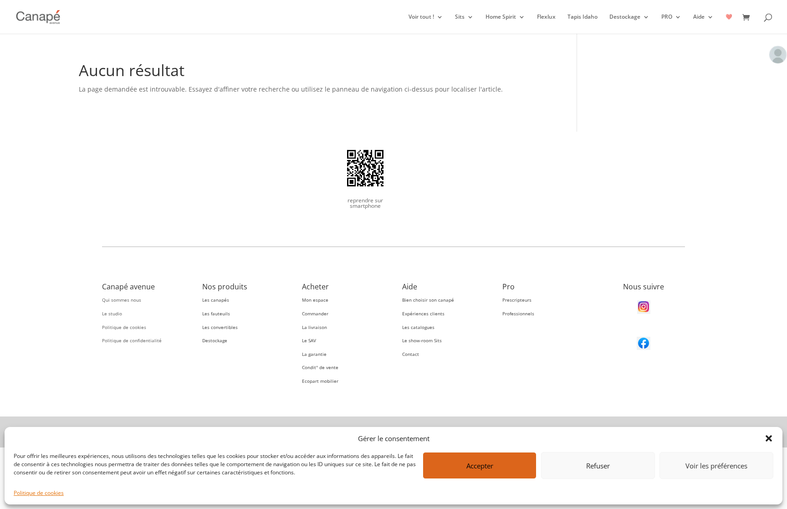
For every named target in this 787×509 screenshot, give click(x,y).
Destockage (624, 17)
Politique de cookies (39, 493)
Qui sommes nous (121, 300)
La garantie (314, 354)
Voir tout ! (421, 17)
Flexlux (546, 17)
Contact (410, 354)
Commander (315, 313)
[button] (768, 438)
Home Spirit (500, 17)
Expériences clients (423, 313)
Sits (460, 17)
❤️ (729, 17)
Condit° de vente (320, 367)
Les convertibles (220, 327)
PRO (666, 17)
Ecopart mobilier (320, 381)
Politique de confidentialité (132, 340)
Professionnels (518, 313)
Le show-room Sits (422, 340)
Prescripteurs (516, 300)
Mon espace (315, 300)
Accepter (479, 465)
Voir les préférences (716, 465)
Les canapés (215, 300)
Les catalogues (418, 327)
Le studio (112, 313)
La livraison (314, 327)
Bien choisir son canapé (428, 300)
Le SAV (309, 340)
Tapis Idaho (582, 17)
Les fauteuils (216, 313)
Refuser (598, 465)
